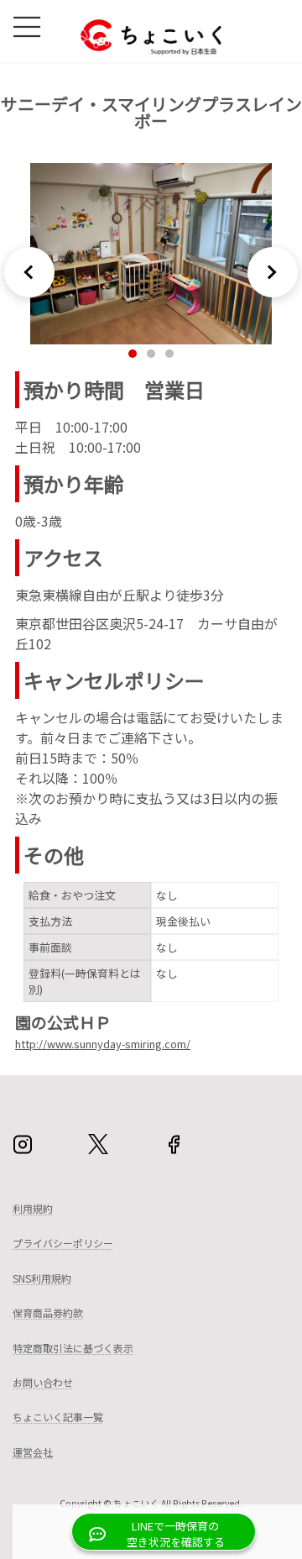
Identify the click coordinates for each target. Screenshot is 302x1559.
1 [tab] (132, 353)
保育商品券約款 (48, 1312)
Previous (29, 272)
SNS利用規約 (42, 1278)
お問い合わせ (43, 1382)
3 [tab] (169, 353)
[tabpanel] (151, 253)
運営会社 (33, 1452)
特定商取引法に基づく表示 (73, 1348)
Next (272, 272)
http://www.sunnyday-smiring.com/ (102, 1044)
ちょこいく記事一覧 (58, 1416)
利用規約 (33, 1208)
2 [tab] (151, 353)
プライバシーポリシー (63, 1243)
